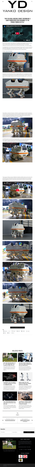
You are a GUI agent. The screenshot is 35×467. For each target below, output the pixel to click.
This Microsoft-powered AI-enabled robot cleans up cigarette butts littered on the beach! (25, 403)
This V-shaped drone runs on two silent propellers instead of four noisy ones (9, 403)
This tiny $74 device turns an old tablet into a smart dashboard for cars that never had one (25, 364)
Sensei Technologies (9, 51)
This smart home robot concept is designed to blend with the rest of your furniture (25, 420)
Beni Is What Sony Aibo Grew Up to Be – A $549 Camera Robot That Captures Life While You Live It (9, 364)
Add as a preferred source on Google (18, 327)
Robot (18, 414)
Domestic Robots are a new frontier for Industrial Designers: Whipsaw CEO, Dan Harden (25, 383)
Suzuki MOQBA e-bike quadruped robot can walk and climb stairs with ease (10, 419)
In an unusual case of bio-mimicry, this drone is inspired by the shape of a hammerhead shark (9, 383)
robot (10, 48)
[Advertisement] (17, 15)
